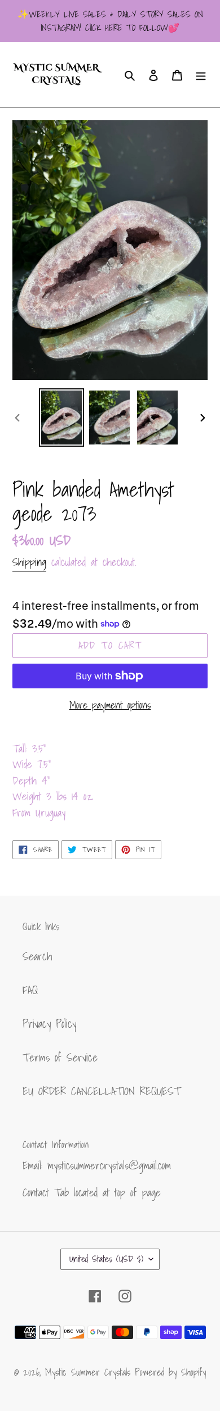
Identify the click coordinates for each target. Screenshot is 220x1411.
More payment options (110, 705)
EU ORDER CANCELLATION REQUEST (102, 1091)
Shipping (29, 561)
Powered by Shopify (170, 1372)
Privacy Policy (49, 1024)
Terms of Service (60, 1058)
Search (37, 956)
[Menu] (201, 75)
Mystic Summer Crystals (90, 1372)
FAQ (30, 990)
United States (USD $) (106, 1258)
